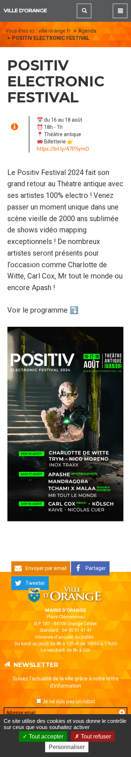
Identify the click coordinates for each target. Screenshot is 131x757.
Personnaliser (67, 747)
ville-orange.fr (55, 31)
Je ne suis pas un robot (68, 701)
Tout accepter (45, 736)
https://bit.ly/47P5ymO (63, 149)
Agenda (87, 31)
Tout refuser (95, 736)
